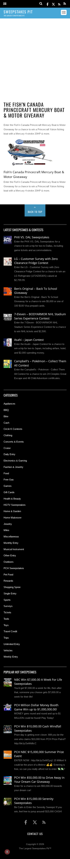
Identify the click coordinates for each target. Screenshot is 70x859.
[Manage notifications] (7, 851)
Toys (6, 625)
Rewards (8, 580)
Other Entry (10, 555)
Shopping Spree (12, 587)
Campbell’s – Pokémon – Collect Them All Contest (40, 363)
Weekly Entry (11, 656)
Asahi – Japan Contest (29, 340)
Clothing (8, 435)
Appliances (9, 403)
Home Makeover (12, 517)
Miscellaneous (11, 536)
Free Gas (9, 479)
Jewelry (8, 524)
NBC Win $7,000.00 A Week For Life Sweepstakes (38, 682)
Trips (6, 637)
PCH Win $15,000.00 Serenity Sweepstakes (33, 801)
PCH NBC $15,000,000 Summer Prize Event (39, 754)
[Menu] (5, 4)
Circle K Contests (13, 429)
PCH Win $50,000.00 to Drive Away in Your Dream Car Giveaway (39, 780)
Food (6, 473)
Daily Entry (9, 454)
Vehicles (8, 650)
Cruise (7, 448)
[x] (53, 3)
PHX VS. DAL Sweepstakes (31, 237)
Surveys (8, 606)
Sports (7, 599)
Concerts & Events (14, 441)
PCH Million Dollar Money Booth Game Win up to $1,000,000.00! (36, 707)
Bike (6, 416)
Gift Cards (9, 492)
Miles (6, 530)
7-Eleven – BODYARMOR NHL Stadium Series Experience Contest (40, 316)
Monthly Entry (11, 542)
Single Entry (10, 593)
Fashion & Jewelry (13, 467)
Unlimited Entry (12, 644)
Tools (6, 618)
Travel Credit (10, 631)
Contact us (35, 834)
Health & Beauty (12, 498)
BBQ (6, 410)
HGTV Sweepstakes (15, 504)
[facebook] (47, 3)
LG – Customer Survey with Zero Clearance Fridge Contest (36, 261)
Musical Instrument (14, 549)
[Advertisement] (35, 58)
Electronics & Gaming (15, 460)
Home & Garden (12, 511)
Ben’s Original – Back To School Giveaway (35, 291)
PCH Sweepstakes (14, 568)
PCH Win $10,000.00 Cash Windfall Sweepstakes (37, 728)
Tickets (7, 612)
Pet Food (8, 574)
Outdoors (9, 561)
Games (8, 486)
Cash (6, 422)
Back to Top (35, 212)
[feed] (59, 3)
